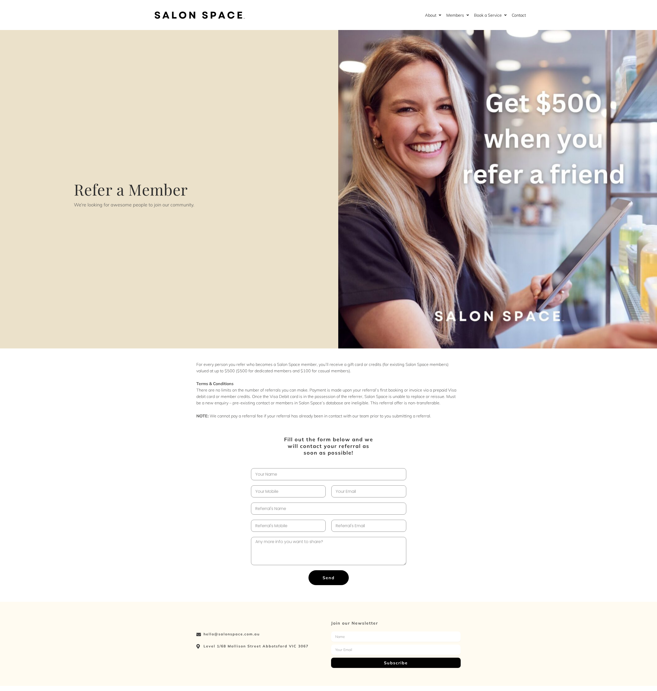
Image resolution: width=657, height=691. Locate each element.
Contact (519, 15)
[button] (433, 15)
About (430, 15)
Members (455, 15)
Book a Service (488, 15)
